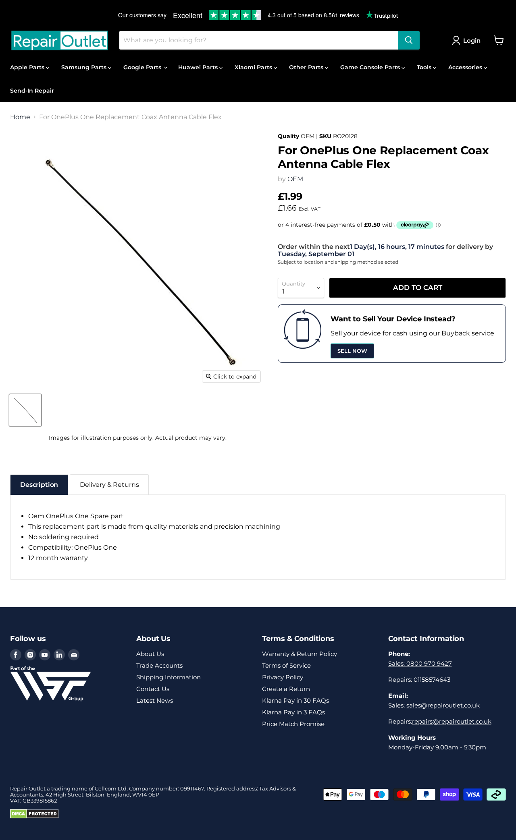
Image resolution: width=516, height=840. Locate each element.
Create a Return (286, 689)
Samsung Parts (84, 67)
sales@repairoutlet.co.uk (443, 705)
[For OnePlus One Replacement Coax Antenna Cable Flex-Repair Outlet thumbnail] (25, 410)
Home (20, 117)
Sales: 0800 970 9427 (420, 663)
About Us (150, 654)
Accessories (466, 67)
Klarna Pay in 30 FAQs (295, 700)
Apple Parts (28, 67)
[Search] (409, 40)
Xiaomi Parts (254, 67)
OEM (295, 179)
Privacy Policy (282, 677)
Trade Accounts (159, 665)
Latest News (154, 700)
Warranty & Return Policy (299, 654)
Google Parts (143, 67)
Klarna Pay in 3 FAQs (293, 712)
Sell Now (352, 351)
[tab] (39, 484)
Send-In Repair (32, 90)
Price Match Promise (293, 724)
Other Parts (307, 67)
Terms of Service (286, 665)
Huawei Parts (198, 67)
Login (472, 40)
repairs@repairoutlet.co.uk (451, 721)
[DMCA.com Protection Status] (34, 816)
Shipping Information (168, 677)
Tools (425, 67)
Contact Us (152, 689)
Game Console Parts (371, 67)
